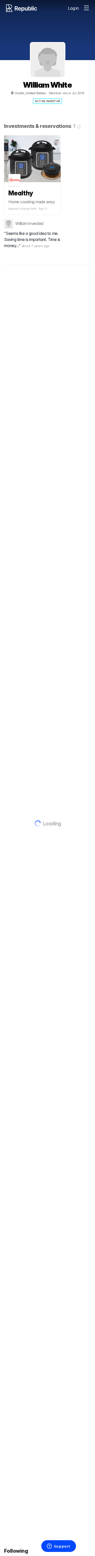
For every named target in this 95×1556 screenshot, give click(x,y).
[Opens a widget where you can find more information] (58, 1546)
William (21, 223)
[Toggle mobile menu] (86, 8)
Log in (73, 8)
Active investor (47, 101)
